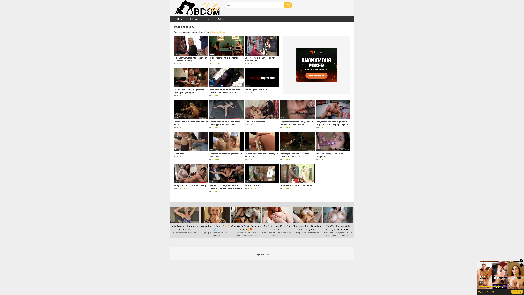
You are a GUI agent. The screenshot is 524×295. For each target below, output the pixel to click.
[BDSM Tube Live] (198, 8)
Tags (209, 19)
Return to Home (218, 32)
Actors (221, 19)
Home (180, 19)
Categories (195, 19)
